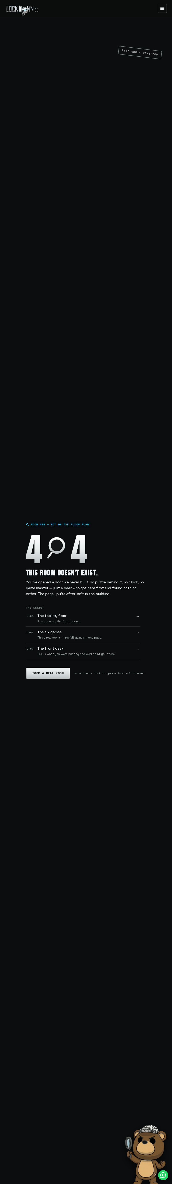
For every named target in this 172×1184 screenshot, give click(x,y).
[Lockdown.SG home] (22, 8)
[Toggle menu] (162, 8)
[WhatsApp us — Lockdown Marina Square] (163, 1175)
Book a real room (48, 673)
